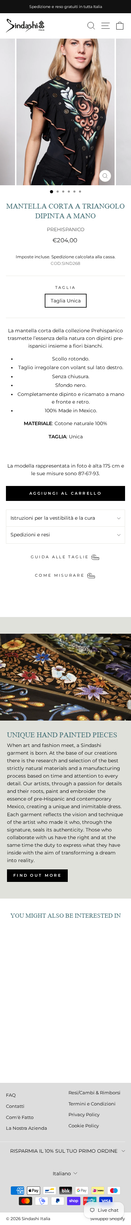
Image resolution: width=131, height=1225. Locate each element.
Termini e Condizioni (92, 1103)
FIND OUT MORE (37, 875)
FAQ (11, 1095)
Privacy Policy (84, 1114)
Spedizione (62, 256)
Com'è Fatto (20, 1117)
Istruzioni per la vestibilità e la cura (52, 518)
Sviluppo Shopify (107, 1218)
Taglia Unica (66, 300)
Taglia (65, 287)
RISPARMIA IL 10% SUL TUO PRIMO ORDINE (63, 1151)
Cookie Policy (83, 1125)
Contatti (15, 1106)
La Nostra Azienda (26, 1128)
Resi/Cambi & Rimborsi (94, 1092)
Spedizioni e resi (30, 535)
